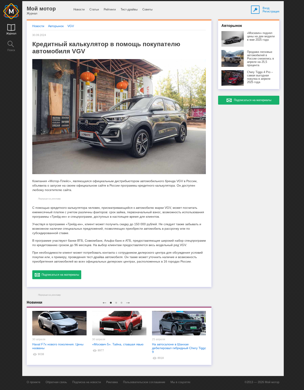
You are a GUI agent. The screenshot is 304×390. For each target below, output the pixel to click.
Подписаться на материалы (59, 274)
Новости (79, 9)
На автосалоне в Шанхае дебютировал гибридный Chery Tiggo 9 (179, 348)
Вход (266, 8)
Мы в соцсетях (180, 382)
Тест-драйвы (129, 9)
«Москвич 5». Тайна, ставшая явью (118, 344)
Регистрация (271, 11)
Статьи (94, 9)
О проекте (33, 382)
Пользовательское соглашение (144, 382)
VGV (70, 26)
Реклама (112, 382)
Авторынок (56, 26)
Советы (147, 9)
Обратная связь (56, 382)
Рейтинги (110, 9)
